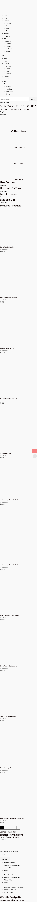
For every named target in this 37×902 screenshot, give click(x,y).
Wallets (8, 43)
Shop (5, 16)
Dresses (6, 21)
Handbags (9, 46)
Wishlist (6, 870)
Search (33, 99)
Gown (8, 26)
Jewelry (8, 51)
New (5, 18)
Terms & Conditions (10, 862)
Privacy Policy (8, 868)
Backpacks (9, 49)
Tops (5, 38)
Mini (7, 28)
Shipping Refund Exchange (12, 865)
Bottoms (6, 33)
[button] (18, 56)
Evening (8, 23)
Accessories (7, 41)
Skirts (8, 36)
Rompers (9, 31)
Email (1, 855)
